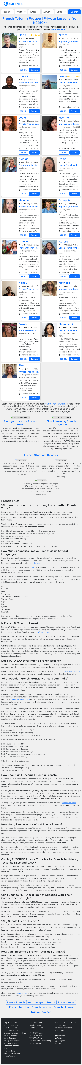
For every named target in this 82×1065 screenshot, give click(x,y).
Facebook (61, 1035)
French (33, 567)
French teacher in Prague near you (37, 165)
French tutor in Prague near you (35, 247)
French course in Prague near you (36, 82)
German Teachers (11, 1035)
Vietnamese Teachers (12, 1053)
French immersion (69, 803)
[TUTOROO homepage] (13, 3)
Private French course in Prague (35, 289)
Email (59, 1043)
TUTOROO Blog (35, 1038)
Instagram (61, 1041)
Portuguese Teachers (12, 1041)
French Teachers (10, 1028)
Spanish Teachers (11, 1025)
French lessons (34, 563)
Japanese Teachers (11, 1030)
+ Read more (58, 29)
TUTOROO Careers (36, 1043)
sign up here (22, 993)
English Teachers (10, 1023)
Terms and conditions (63, 1028)
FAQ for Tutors (35, 1025)
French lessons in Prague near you (36, 330)
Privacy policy (60, 1030)
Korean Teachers (10, 1043)
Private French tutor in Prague (35, 41)
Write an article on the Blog (40, 1041)
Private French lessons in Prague (36, 124)
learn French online (42, 632)
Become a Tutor (35, 1023)
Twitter (59, 1038)
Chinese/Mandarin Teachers (15, 1033)
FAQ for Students (36, 1028)
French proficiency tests (20, 699)
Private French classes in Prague (36, 206)
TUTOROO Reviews (36, 1033)
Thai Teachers (9, 1051)
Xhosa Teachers (10, 1056)
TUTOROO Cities (35, 1035)
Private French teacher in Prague (36, 371)
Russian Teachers (11, 1048)
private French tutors (54, 403)
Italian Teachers (10, 1038)
